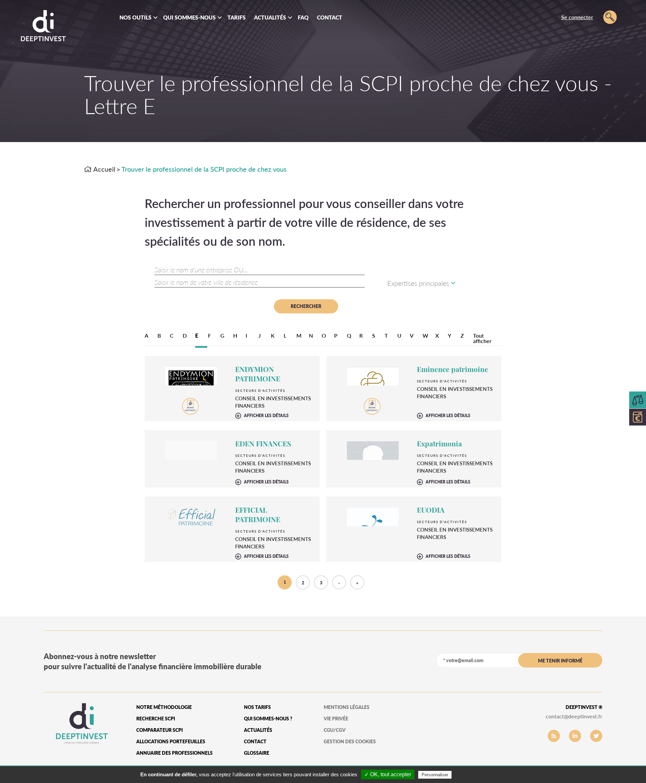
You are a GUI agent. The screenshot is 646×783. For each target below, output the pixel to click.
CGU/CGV (335, 730)
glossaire (256, 753)
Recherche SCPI (155, 718)
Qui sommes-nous (189, 17)
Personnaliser (435, 774)
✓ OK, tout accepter (387, 774)
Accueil (103, 169)
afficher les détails (266, 416)
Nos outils (135, 17)
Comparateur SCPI (159, 730)
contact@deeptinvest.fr (574, 716)
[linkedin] (575, 736)
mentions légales (346, 707)
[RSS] (554, 736)
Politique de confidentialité (482, 774)
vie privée (336, 718)
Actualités (270, 17)
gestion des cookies (350, 741)
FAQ (303, 17)
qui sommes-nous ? (268, 718)
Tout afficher (482, 338)
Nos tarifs (257, 707)
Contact (329, 17)
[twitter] (596, 736)
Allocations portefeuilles (170, 741)
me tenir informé (560, 660)
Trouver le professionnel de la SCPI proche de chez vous (204, 169)
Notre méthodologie (164, 707)
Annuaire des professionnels (174, 753)
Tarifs (236, 17)
